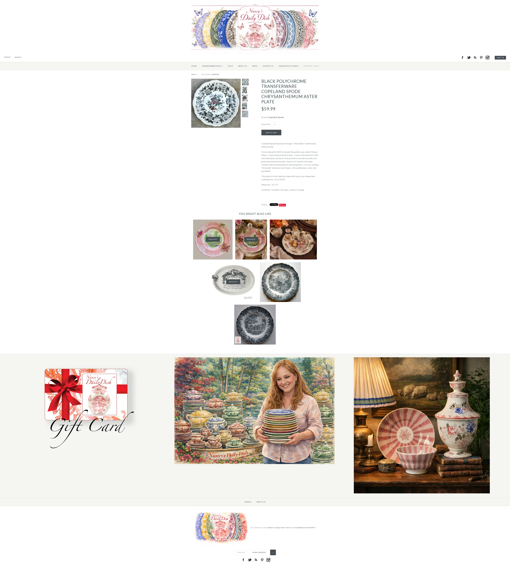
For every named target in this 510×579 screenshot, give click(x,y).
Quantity (265, 124)
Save (283, 205)
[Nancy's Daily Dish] (255, 1)
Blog (230, 66)
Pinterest (481, 57)
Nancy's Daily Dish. (276, 527)
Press (254, 66)
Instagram (487, 57)
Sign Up (241, 552)
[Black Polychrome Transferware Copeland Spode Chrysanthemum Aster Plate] (216, 80)
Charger (215, 74)
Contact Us (267, 66)
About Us (242, 66)
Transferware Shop (212, 66)
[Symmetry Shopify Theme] (87, 451)
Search (248, 502)
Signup (7, 57)
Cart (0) (500, 58)
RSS (475, 57)
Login (316, 66)
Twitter (469, 57)
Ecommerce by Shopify (305, 527)
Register (308, 66)
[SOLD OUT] (213, 221)
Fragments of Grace (288, 66)
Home (194, 66)
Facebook (462, 57)
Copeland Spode (276, 117)
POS (287, 527)
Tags (194, 74)
